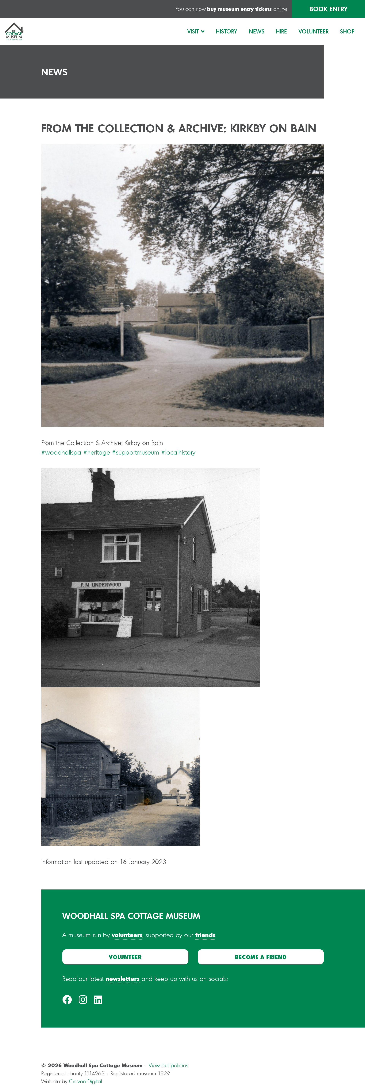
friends (205, 935)
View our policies (168, 1065)
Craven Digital (85, 1081)
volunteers (127, 935)
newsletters (123, 978)
